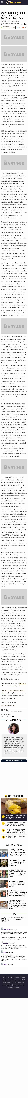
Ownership (10, 987)
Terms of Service (12, 979)
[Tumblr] (10, 717)
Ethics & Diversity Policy (18, 982)
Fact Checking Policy (18, 985)
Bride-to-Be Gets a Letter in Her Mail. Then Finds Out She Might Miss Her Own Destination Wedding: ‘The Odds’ (17, 863)
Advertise (22, 977)
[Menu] (2, 2)
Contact (17, 987)
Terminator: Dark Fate (17, 711)
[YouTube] (13, 717)
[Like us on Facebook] (5, 717)
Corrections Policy (7, 985)
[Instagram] (8, 717)
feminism (3, 711)
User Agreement (7, 982)
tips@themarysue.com (8, 705)
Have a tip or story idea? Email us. (17, 917)
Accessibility (21, 979)
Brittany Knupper (6, 23)
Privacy (4, 979)
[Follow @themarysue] (2, 717)
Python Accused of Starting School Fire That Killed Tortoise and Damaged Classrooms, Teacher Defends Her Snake (15, 817)
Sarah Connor (9, 711)
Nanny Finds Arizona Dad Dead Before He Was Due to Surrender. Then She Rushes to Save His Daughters (17, 883)
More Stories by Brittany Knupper (14, 761)
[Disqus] (14, 946)
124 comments (23, 24)
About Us (16, 977)
